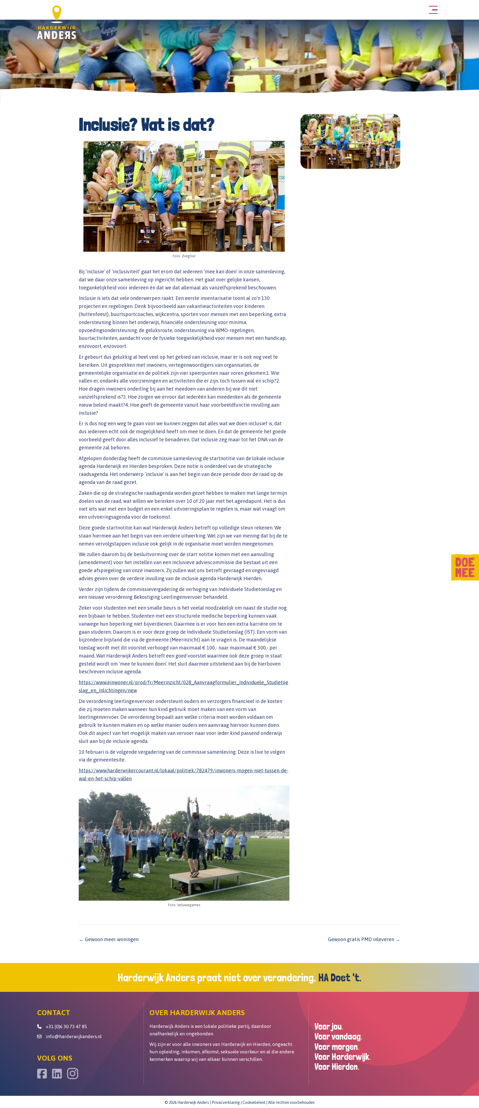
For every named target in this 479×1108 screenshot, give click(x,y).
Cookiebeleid (254, 1102)
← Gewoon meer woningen (109, 939)
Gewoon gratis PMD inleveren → (364, 939)
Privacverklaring (226, 1102)
